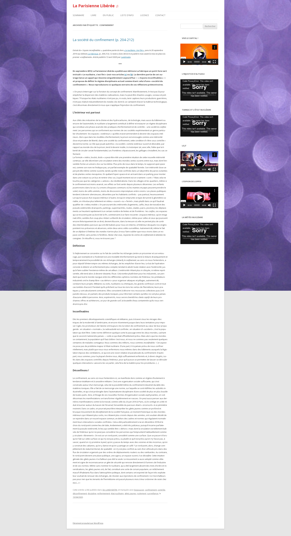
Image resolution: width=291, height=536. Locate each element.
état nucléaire (117, 493)
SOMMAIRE (78, 15)
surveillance (152, 493)
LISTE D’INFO (127, 15)
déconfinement (80, 493)
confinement (151, 489)
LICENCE (144, 15)
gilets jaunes (130, 493)
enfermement (103, 493)
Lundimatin (125, 57)
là (131, 74)
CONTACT (160, 15)
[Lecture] (184, 61)
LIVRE (93, 15)
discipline (92, 493)
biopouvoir (139, 489)
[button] (199, 54)
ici (125, 74)
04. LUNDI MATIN (109, 489)
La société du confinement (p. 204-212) (103, 39)
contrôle (161, 489)
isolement (141, 493)
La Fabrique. (93, 53)
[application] (199, 54)
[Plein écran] (214, 61)
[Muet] (209, 61)
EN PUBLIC (108, 15)
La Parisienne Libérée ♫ (96, 5)
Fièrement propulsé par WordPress (88, 523)
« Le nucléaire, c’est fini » (134, 50)
